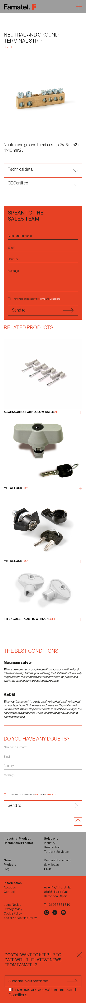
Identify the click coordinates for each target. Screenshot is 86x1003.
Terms (42, 299)
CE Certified (18, 183)
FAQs (48, 869)
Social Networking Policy (20, 918)
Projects (10, 864)
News (7, 860)
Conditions (55, 299)
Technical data (20, 169)
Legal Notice (12, 904)
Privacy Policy (13, 909)
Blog (7, 869)
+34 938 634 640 (58, 904)
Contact (9, 892)
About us (10, 887)
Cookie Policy (13, 913)
